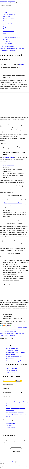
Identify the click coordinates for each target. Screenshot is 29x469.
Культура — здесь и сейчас (7, 1)
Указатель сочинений (9, 14)
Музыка (5, 35)
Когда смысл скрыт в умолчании (14, 412)
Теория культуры (7, 25)
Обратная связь (7, 41)
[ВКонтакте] (2, 325)
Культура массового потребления (13, 203)
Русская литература (8, 18)
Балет (4, 33)
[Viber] (9, 325)
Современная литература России (15, 361)
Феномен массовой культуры (8, 46)
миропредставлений (8, 165)
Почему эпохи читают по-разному (15, 406)
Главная (5, 12)
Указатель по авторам (12, 368)
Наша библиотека (11, 423)
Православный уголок (12, 350)
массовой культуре (8, 157)
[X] (7, 325)
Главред (21, 64)
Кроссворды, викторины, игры (11, 37)
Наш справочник (10, 425)
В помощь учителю (11, 372)
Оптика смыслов (7, 43)
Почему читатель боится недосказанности (17, 404)
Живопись (6, 29)
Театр (4, 27)
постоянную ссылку (16, 329)
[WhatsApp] (10, 325)
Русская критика (10, 354)
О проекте (5, 39)
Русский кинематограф (12, 348)
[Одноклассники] (4, 325)
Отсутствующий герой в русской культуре (17, 402)
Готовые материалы (11, 370)
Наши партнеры (10, 429)
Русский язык (6, 16)
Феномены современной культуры (15, 352)
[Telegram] (5, 325)
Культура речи (7, 20)
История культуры (8, 22)
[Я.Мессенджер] (0, 325)
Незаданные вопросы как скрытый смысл (17, 399)
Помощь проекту (10, 427)
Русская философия (8, 31)
